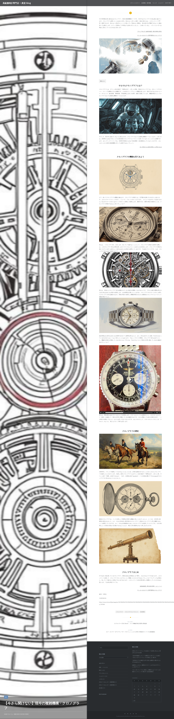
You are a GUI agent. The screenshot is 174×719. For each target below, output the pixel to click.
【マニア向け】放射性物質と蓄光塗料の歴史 (149, 31)
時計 (6, 697)
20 (146, 692)
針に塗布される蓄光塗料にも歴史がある (151, 147)
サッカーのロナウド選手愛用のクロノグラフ (149, 35)
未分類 (100, 688)
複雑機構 (142, 611)
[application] (130, 379)
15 (155, 689)
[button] (130, 379)
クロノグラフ (119, 611)
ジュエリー (161, 2)
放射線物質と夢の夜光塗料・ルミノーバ (151, 586)
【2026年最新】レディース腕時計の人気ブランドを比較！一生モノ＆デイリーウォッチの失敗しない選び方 (146, 656)
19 (142, 692)
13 (146, 689)
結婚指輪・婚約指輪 (146, 2)
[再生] (101, 412)
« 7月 (134, 700)
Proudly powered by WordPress (123, 716)
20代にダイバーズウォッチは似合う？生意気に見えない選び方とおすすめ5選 (146, 651)
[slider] (129, 412)
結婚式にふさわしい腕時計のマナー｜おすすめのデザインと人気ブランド (146, 665)
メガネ (100, 679)
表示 (104, 81)
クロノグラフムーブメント (131, 611)
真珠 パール (102, 667)
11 (138, 689)
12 (142, 689)
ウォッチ (155, 2)
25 (138, 695)
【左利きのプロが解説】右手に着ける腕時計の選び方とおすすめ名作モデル (146, 661)
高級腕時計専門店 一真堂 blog (17, 3)
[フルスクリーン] (159, 412)
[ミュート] (157, 412)
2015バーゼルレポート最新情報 (107, 685)
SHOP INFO (168, 2)
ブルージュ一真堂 (12, 714)
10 (134, 689)
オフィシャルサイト (135, 2)
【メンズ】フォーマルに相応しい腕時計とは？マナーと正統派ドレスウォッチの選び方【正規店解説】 (146, 670)
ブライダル (101, 673)
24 (134, 695)
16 (159, 689)
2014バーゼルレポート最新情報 (107, 682)
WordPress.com (141, 716)
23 (159, 692)
